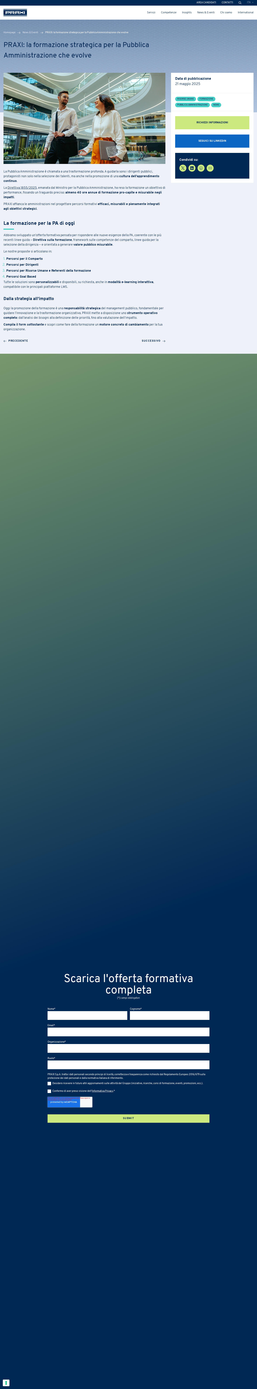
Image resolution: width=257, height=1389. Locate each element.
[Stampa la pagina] (201, 168)
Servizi (151, 12)
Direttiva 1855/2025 (22, 188)
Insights (187, 12)
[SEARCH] (240, 3)
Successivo (151, 341)
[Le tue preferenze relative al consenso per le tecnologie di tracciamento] (6, 1383)
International (246, 12)
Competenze (168, 12)
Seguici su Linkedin (212, 141)
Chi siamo (226, 12)
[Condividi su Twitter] (182, 168)
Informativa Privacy (102, 1091)
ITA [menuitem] (249, 2)
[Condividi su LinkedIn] (191, 168)
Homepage (9, 32)
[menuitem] (250, 3)
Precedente (18, 341)
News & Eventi (206, 12)
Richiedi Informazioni (212, 122)
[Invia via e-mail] (210, 168)
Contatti (227, 3)
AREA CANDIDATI (206, 3)
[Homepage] (15, 12)
